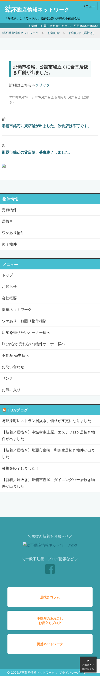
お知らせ (61, 97)
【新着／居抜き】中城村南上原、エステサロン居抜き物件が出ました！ (48, 435)
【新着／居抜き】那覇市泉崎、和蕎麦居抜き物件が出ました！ (48, 453)
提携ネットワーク (17, 309)
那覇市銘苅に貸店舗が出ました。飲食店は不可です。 (46, 125)
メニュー (89, 6)
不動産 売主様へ (15, 355)
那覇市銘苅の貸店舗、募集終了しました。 (37, 152)
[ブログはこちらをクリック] (26, 165)
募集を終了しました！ (20, 468)
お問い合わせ (49, 26)
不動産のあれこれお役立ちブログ (50, 620)
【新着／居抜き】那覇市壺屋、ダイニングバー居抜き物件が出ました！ (48, 483)
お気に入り (11, 389)
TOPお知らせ (44, 97)
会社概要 (9, 298)
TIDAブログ (17, 410)
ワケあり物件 (13, 232)
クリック (42, 85)
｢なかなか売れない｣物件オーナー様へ (33, 344)
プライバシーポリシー (74, 672)
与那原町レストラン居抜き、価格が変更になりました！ (48, 420)
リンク (7, 378)
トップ (7, 275)
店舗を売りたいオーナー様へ (26, 332)
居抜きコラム (50, 597)
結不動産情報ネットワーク (37, 9)
